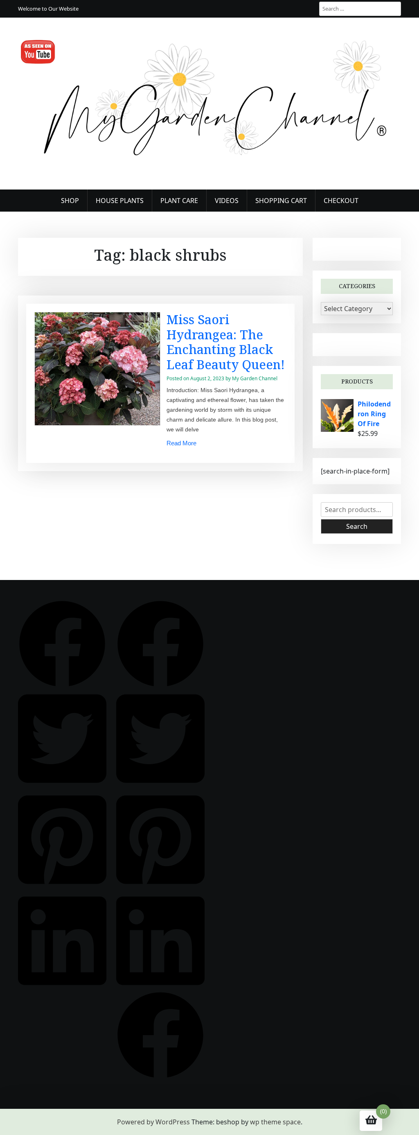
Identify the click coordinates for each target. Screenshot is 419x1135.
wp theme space (275, 1121)
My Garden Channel (254, 378)
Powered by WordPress (153, 1121)
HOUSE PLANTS (120, 200)
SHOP (70, 200)
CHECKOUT (341, 200)
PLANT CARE (179, 200)
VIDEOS (227, 200)
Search (356, 526)
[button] (62, 643)
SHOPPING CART (281, 200)
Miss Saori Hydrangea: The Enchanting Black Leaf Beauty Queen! (226, 342)
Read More (181, 443)
